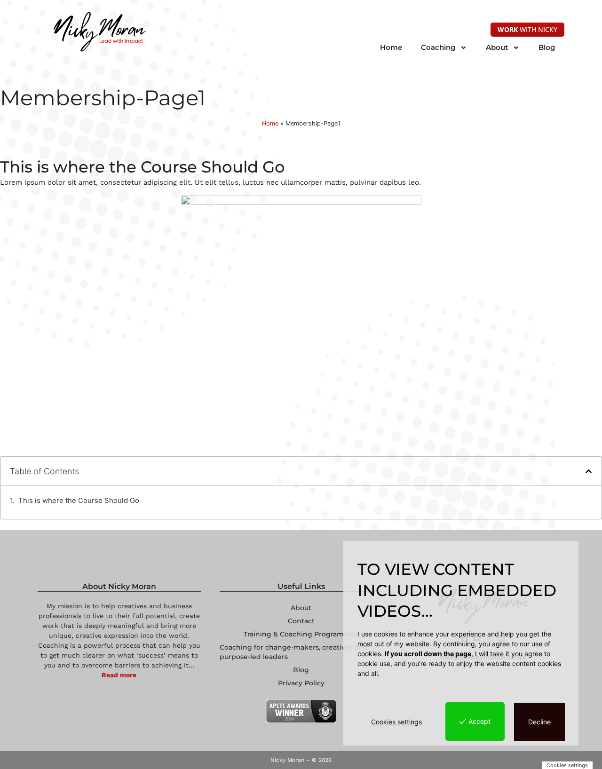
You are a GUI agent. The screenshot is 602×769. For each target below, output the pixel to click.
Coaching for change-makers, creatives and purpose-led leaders (294, 652)
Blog (547, 47)
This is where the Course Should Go (78, 500)
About (497, 47)
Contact (301, 621)
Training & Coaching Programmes (301, 634)
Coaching (438, 47)
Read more (119, 675)
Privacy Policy (301, 683)
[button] (588, 471)
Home (391, 47)
